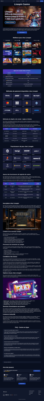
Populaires (7, 40)
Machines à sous (36, 40)
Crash (26, 40)
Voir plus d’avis (22, 383)
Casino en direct (17, 40)
